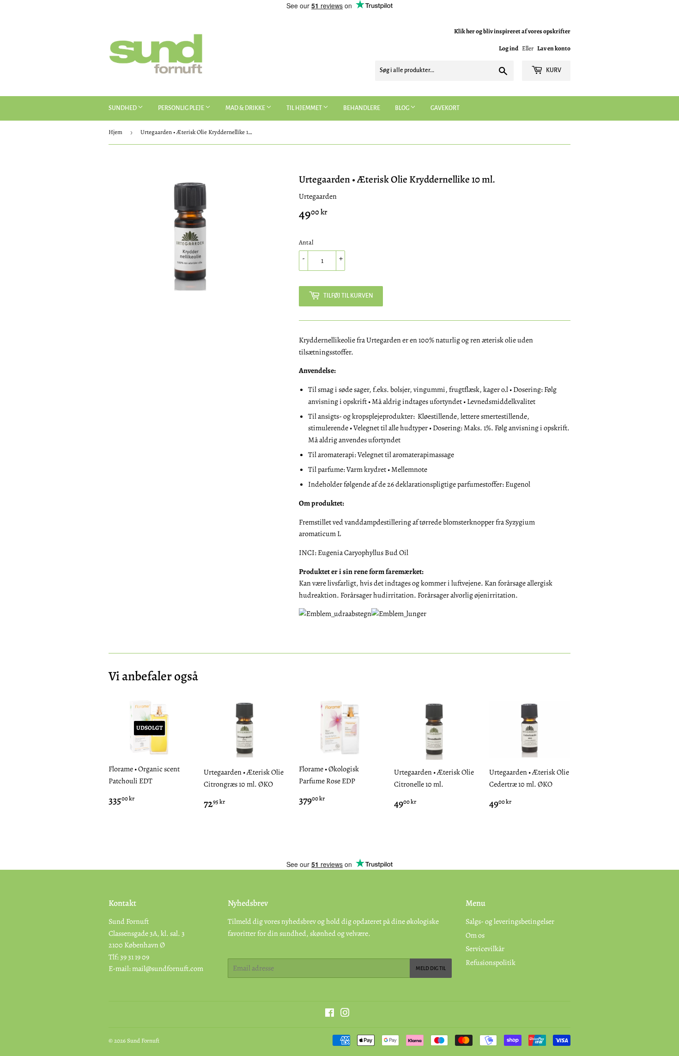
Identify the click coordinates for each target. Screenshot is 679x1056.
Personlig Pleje (181, 108)
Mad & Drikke (245, 108)
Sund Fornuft (143, 1040)
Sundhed (123, 108)
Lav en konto (553, 48)
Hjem (115, 132)
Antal (306, 242)
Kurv (553, 70)
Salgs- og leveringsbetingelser (510, 921)
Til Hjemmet (304, 108)
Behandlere (361, 108)
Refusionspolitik (490, 963)
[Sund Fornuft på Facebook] (329, 1014)
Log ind (508, 48)
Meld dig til (431, 968)
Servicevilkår (485, 949)
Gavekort (445, 108)
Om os (475, 935)
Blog (402, 108)
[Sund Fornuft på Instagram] (345, 1014)
